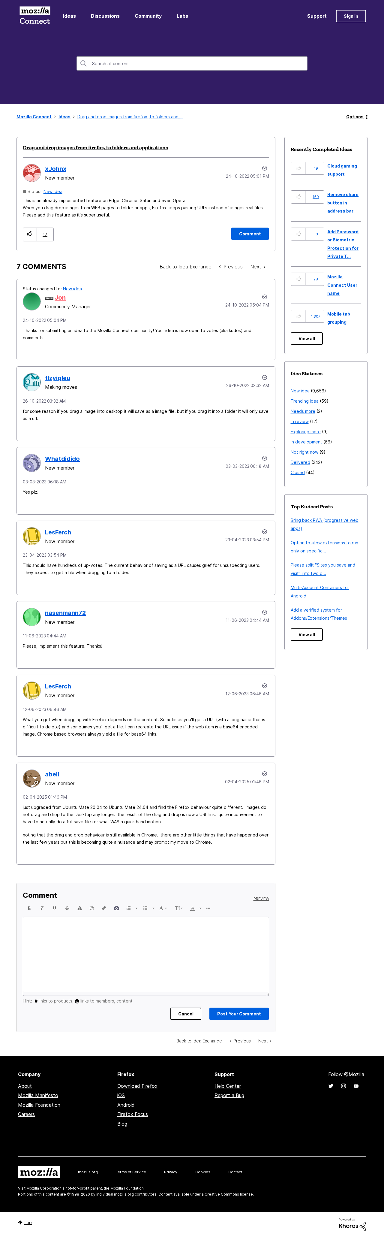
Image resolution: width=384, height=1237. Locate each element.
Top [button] (28, 1222)
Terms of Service (131, 1172)
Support (317, 16)
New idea (53, 191)
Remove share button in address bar (342, 202)
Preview (261, 899)
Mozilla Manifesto (38, 1095)
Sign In (351, 16)
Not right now (304, 452)
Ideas (69, 16)
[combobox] (192, 63)
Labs (182, 16)
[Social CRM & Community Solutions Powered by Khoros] (352, 1224)
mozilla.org (88, 1172)
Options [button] (355, 116)
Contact (235, 1172)
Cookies (202, 1172)
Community (148, 16)
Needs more (303, 411)
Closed (298, 472)
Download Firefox (137, 1086)
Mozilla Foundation (39, 1105)
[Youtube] (356, 1086)
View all (306, 338)
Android (126, 1105)
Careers (26, 1114)
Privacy (170, 1172)
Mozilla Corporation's (45, 1188)
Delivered (300, 462)
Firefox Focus (132, 1114)
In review (300, 421)
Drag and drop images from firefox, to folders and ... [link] (130, 116)
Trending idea (305, 401)
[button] (30, 234)
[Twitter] (331, 1086)
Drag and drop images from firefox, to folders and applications (95, 147)
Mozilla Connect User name (342, 285)
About (25, 1086)
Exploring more (306, 431)
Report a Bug (229, 1095)
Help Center (227, 1086)
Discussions (105, 16)
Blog (122, 1124)
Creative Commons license (229, 1194)
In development (306, 441)
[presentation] (29, 908)
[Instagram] (343, 1086)
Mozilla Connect (35, 16)
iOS (121, 1095)
